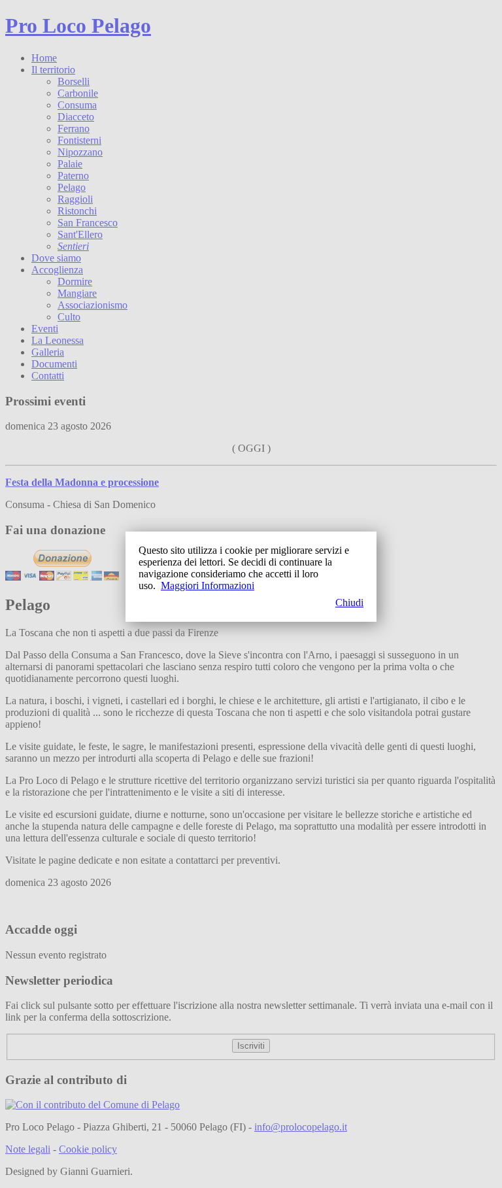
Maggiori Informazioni (207, 585)
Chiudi (349, 602)
